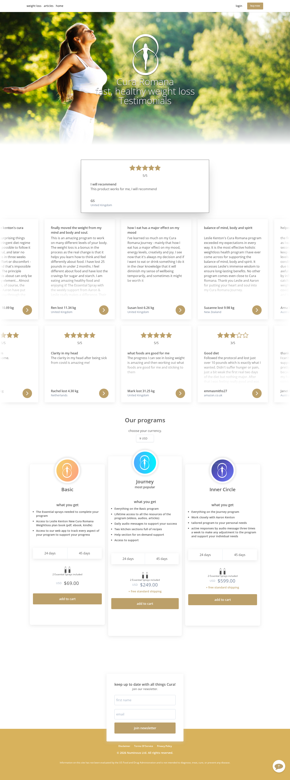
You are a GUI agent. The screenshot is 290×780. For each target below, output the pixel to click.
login (239, 6)
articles (48, 6)
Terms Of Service (143, 746)
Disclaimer (124, 746)
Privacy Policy (164, 746)
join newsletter (145, 728)
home (59, 6)
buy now (255, 5)
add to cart (67, 599)
